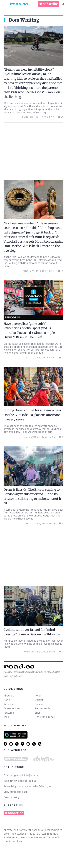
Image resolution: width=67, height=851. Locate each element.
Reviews (8, 704)
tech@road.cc (28, 780)
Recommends (42, 708)
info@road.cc (32, 775)
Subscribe (50, 4)
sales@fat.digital (42, 786)
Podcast (39, 704)
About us (9, 695)
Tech (6, 717)
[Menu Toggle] (4, 4)
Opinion (39, 699)
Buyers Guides (12, 708)
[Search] (63, 4)
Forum (38, 695)
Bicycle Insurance (45, 717)
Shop (38, 712)
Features (9, 712)
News (7, 699)
